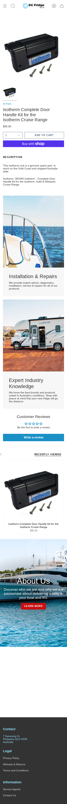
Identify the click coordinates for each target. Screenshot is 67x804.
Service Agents (11, 789)
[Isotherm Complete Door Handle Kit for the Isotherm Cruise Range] (33, 490)
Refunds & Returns (14, 764)
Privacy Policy (11, 758)
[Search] (13, 6)
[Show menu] (5, 6)
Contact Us (9, 795)
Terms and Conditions (16, 770)
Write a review (33, 437)
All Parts (7, 104)
